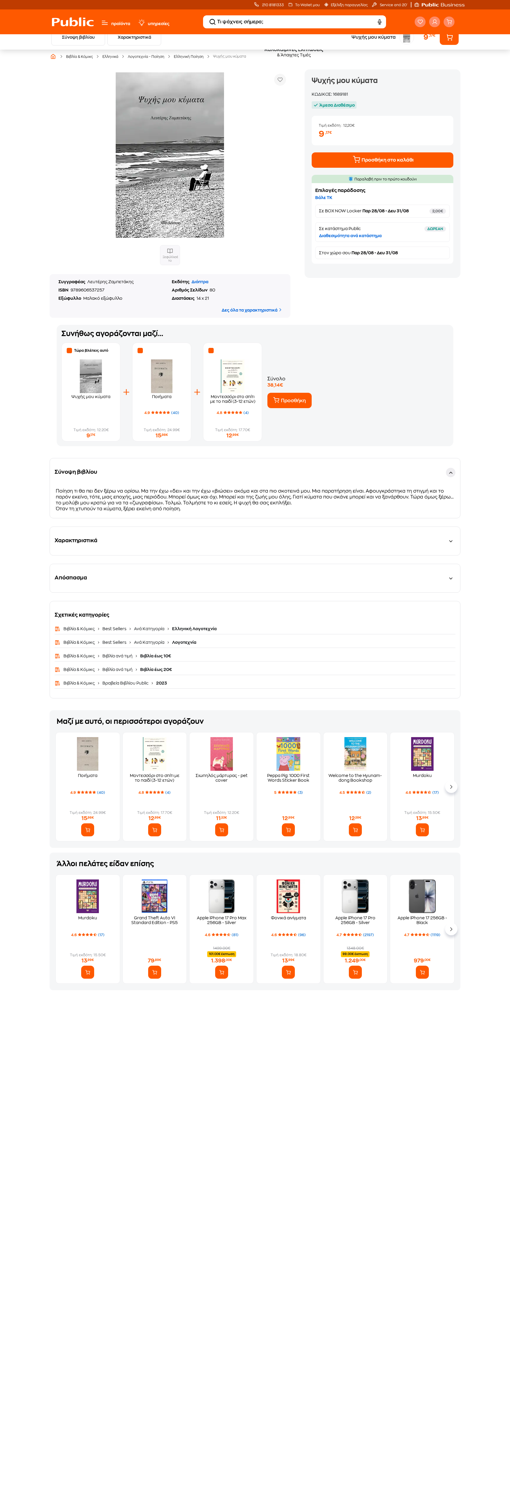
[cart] (449, 22)
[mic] (379, 21)
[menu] (104, 22)
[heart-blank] (420, 22)
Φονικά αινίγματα (288, 918)
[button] (442, 5)
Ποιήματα (161, 397)
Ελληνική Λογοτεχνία (194, 629)
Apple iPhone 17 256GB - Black (422, 920)
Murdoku (422, 775)
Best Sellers (114, 629)
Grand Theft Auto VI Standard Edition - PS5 (154, 920)
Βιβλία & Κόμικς (79, 629)
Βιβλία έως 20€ (155, 669)
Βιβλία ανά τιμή (117, 656)
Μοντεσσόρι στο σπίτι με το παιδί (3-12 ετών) (154, 777)
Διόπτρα (200, 282)
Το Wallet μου (307, 5)
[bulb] (141, 22)
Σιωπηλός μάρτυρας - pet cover (222, 777)
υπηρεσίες (158, 24)
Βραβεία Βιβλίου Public (125, 683)
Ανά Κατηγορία (149, 629)
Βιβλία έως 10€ (155, 656)
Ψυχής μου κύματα (90, 397)
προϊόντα (120, 24)
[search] (212, 22)
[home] (73, 21)
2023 (161, 683)
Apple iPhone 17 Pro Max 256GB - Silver (221, 920)
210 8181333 (272, 5)
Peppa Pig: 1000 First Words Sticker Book (288, 777)
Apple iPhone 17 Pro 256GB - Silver (355, 920)
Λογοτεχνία (183, 642)
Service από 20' (393, 5)
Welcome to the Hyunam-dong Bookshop (355, 777)
